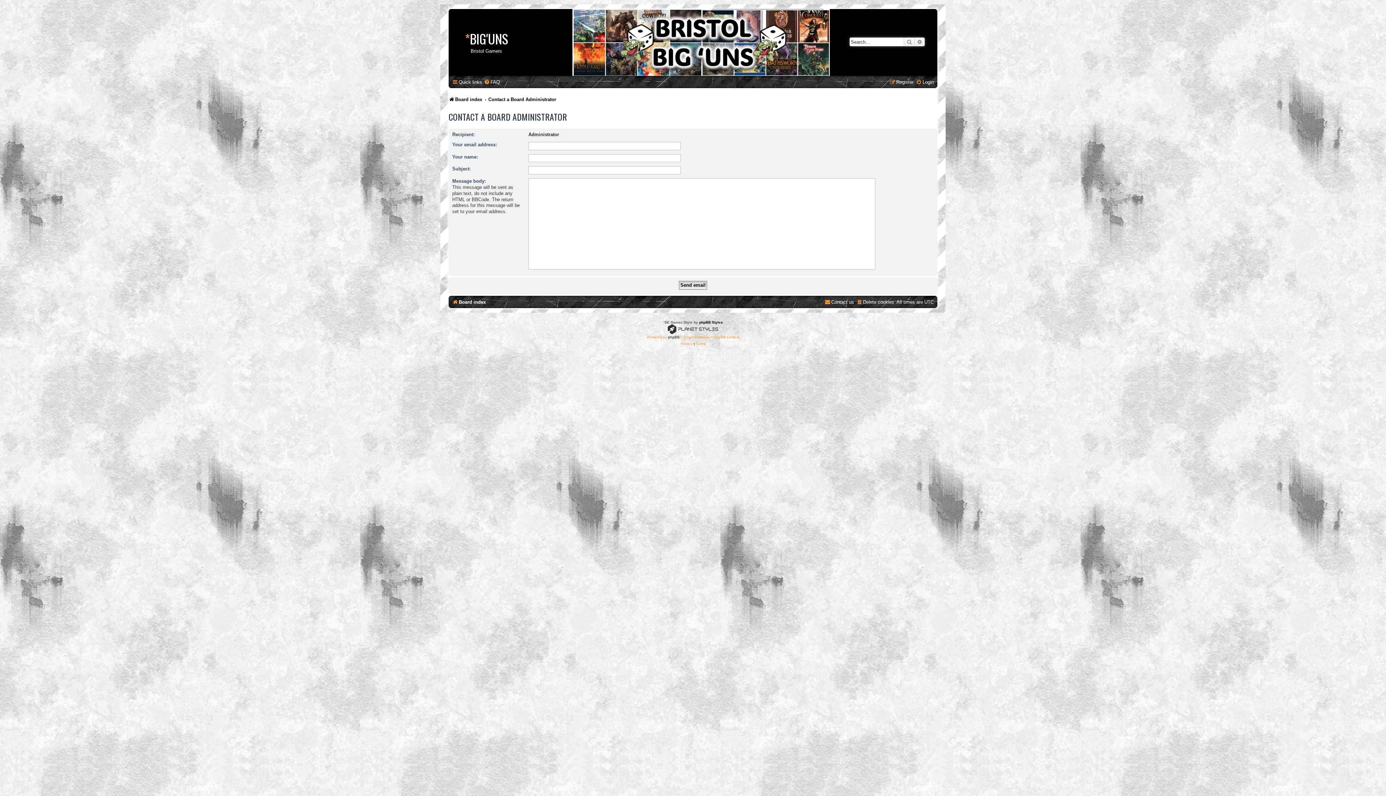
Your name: (465, 157)
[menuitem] (492, 82)
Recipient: (463, 134)
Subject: (461, 169)
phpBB (674, 337)
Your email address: (474, 144)
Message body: (469, 181)
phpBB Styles (711, 322)
